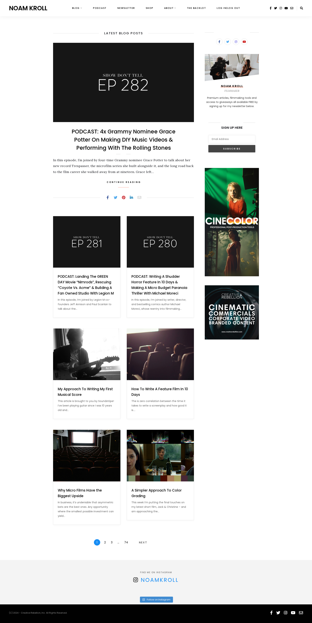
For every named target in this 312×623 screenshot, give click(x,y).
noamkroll (160, 580)
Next (143, 542)
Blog (76, 8)
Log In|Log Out (228, 8)
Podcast (100, 8)
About (169, 8)
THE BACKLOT (196, 8)
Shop (149, 8)
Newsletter (126, 8)
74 (126, 542)
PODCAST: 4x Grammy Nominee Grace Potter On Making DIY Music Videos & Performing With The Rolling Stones (124, 140)
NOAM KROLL (28, 8)
